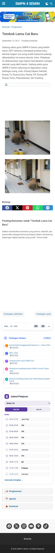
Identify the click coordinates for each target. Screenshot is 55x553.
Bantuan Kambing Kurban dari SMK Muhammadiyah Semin (29, 380)
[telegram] (48, 207)
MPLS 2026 (13, 353)
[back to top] (49, 546)
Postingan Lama (43, 314)
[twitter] (17, 207)
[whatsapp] (38, 207)
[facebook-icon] (9, 526)
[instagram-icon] (24, 526)
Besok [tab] (38, 409)
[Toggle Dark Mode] (47, 3)
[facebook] (7, 207)
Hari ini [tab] (16, 409)
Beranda (27, 539)
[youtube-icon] (31, 526)
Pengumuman (15, 491)
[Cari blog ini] (51, 3)
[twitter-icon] (16, 526)
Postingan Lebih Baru (13, 314)
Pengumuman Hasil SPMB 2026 (21, 361)
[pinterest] (27, 207)
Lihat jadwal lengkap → (14, 480)
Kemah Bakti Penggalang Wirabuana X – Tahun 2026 (29, 345)
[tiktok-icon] (46, 526)
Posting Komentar (30, 41)
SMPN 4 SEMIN (27, 4)
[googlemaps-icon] (38, 526)
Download (13, 506)
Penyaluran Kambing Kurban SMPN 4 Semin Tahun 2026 (29, 369)
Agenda (12, 499)
